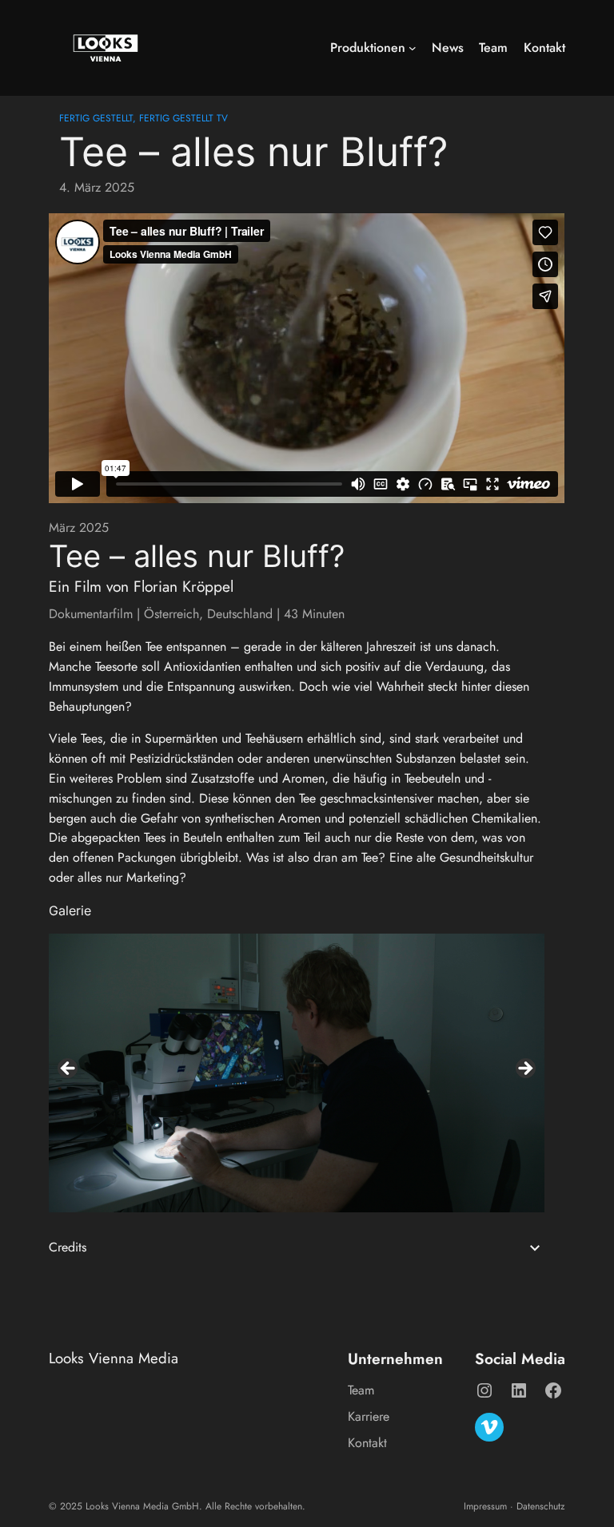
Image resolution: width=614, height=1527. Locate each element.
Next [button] (524, 1069)
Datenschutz (540, 1506)
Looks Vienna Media (113, 1358)
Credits (67, 1247)
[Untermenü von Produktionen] (413, 48)
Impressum (485, 1506)
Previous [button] (69, 1069)
